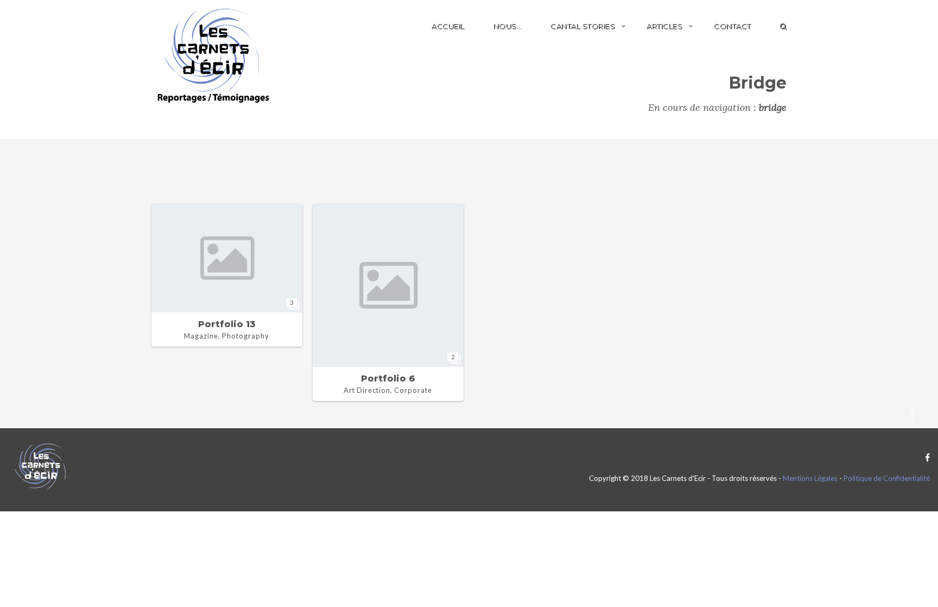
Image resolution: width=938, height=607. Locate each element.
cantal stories (582, 26)
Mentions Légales (810, 478)
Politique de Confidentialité (887, 478)
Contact (732, 26)
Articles (664, 26)
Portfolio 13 (227, 324)
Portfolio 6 (388, 378)
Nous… (507, 26)
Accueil (448, 26)
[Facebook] (925, 457)
